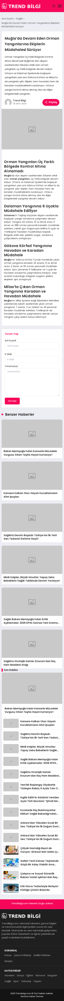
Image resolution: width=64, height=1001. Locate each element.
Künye (8, 955)
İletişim (9, 961)
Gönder (12, 401)
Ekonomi (40, 975)
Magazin (52, 975)
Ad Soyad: (10, 340)
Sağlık (8, 981)
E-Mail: (8, 354)
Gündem (10, 975)
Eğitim (29, 975)
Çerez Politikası (22, 955)
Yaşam (37, 981)
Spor (16, 981)
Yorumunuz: (11, 366)
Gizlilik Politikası (41, 955)
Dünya (20, 975)
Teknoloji (26, 981)
